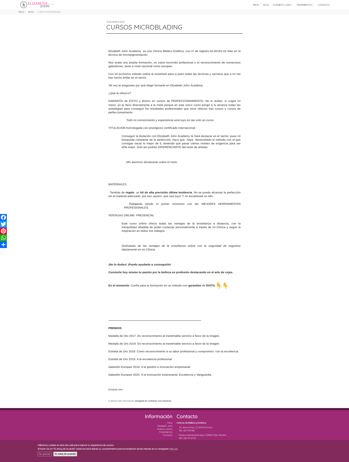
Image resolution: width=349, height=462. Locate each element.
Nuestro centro (164, 429)
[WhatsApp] (3, 237)
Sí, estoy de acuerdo (65, 454)
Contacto (324, 5)
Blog (266, 5)
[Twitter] (3, 224)
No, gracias (44, 454)
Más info (173, 448)
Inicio (256, 5)
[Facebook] (3, 217)
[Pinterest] (3, 231)
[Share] (3, 244)
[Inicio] (37, 5)
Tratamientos (304, 5)
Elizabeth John (282, 5)
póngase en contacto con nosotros (153, 400)
